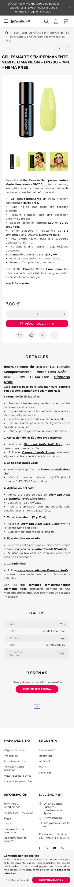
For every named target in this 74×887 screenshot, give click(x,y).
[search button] (46, 21)
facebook (39, 848)
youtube (55, 848)
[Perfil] (56, 21)
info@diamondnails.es (56, 824)
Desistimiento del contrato (15, 839)
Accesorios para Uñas (18, 781)
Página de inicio (14, 750)
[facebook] (37, 706)
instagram (47, 848)
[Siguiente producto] (68, 48)
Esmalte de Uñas (15, 761)
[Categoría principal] (6, 32)
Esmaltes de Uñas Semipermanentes (41, 32)
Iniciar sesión (47, 750)
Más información (17, 283)
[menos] (9, 314)
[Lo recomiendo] (42, 335)
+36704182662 (52, 818)
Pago (7, 818)
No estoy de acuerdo (17, 879)
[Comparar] (31, 335)
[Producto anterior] (60, 48)
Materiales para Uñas (17, 775)
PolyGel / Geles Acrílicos (14, 768)
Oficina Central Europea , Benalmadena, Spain (53, 808)
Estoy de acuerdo (51, 879)
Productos (11, 755)
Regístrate (46, 755)
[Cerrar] (69, 8)
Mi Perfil (44, 761)
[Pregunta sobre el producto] (54, 335)
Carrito (43, 767)
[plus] (64, 314)
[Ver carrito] (65, 21)
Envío (7, 824)
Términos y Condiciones (12, 805)
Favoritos (45, 773)
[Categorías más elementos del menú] (5, 21)
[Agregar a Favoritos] (20, 335)
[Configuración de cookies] (62, 848)
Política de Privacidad (18, 812)
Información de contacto (14, 831)
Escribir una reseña (37, 689)
